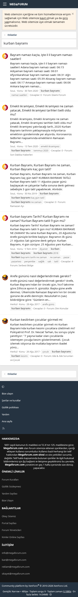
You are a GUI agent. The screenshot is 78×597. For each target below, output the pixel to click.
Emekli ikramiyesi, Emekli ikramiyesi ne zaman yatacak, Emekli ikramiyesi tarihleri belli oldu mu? (41, 110)
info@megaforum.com (14, 553)
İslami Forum (59, 95)
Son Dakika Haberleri (21, 154)
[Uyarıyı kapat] (72, 14)
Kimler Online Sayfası (13, 537)
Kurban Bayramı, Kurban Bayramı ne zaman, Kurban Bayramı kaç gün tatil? (40, 167)
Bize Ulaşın (7, 500)
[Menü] (5, 4)
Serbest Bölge (26, 265)
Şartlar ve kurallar (11, 400)
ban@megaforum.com (14, 559)
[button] (38, 386)
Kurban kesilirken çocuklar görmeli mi (36, 320)
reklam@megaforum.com (16, 566)
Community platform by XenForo (35, 585)
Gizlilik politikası (10, 407)
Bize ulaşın (7, 393)
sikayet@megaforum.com (16, 573)
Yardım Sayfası (9, 493)
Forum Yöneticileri (11, 530)
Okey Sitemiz (9, 516)
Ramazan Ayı (17, 206)
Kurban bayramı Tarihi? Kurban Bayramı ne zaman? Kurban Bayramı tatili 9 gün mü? (39, 219)
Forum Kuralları (10, 479)
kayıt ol (44, 18)
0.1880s (67, 591)
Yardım (5, 414)
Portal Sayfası (9, 523)
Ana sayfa (7, 421)
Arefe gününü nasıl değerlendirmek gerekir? (40, 276)
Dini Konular (61, 308)
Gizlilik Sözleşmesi (11, 486)
